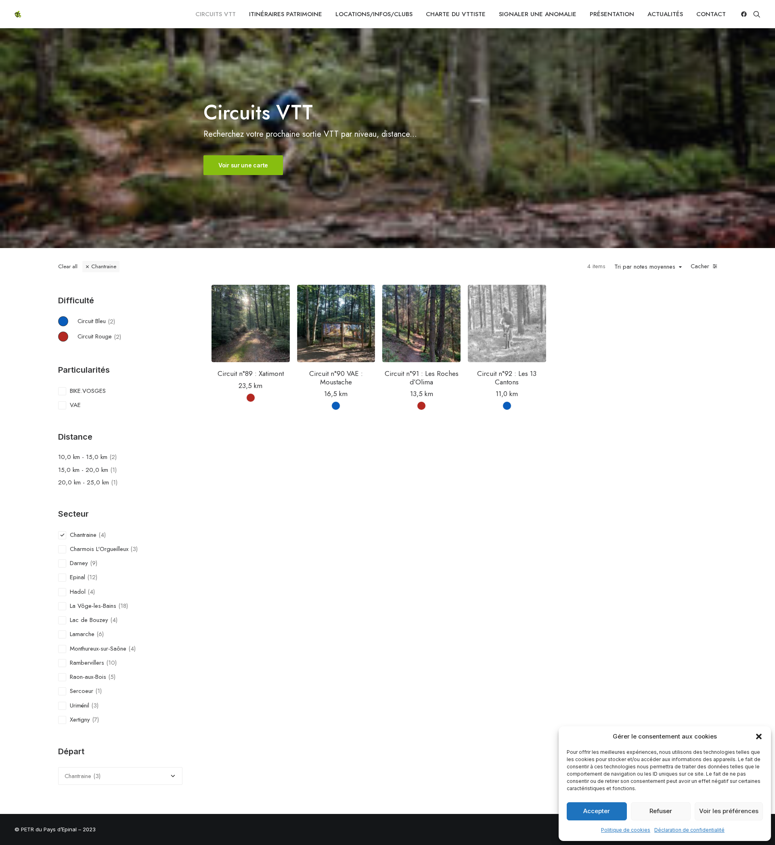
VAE (75, 405)
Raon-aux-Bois (88, 676)
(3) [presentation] (134, 549)
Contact (711, 14)
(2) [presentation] (111, 321)
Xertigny (80, 719)
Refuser (660, 811)
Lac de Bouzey (89, 619)
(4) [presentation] (102, 534)
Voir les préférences (728, 811)
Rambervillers (87, 662)
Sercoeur (81, 690)
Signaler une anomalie (537, 14)
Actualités (665, 14)
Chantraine (103, 266)
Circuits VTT (215, 14)
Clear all (68, 266)
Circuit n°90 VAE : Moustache (336, 377)
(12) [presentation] (92, 577)
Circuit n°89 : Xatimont (251, 373)
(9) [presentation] (93, 563)
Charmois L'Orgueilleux (99, 549)
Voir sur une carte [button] (243, 165)
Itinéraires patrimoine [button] (285, 14)
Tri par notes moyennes (644, 267)
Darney (79, 563)
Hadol (78, 591)
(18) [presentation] (123, 605)
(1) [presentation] (113, 469)
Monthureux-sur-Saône (98, 648)
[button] (759, 736)
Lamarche (82, 634)
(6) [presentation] (100, 634)
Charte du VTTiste (456, 14)
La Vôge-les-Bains (93, 605)
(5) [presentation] (111, 676)
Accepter (596, 811)
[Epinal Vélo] (18, 14)
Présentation (612, 14)
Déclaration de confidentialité (689, 830)
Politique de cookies (625, 830)
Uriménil (79, 705)
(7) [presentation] (95, 719)
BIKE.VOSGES (88, 390)
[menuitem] (215, 14)
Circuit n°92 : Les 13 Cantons (506, 377)
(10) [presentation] (111, 662)
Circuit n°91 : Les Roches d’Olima (422, 377)
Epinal (77, 577)
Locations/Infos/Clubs (374, 14)
